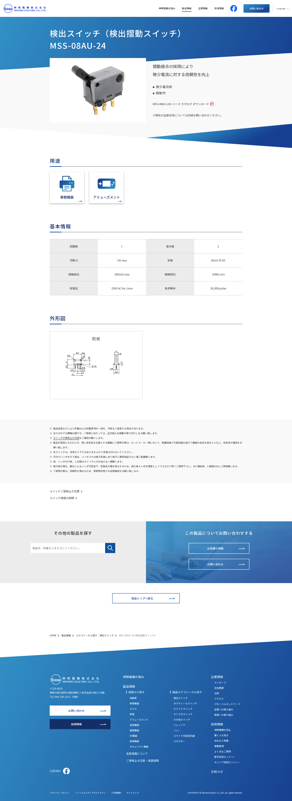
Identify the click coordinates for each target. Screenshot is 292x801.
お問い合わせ (256, 8)
